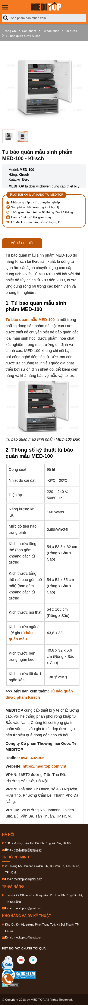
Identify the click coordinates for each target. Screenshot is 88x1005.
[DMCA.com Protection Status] (10, 984)
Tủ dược (71, 31)
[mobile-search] (6, 18)
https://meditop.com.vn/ (44, 766)
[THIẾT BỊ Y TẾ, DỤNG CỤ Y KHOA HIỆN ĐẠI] (46, 6)
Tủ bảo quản (50, 31)
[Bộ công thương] (23, 974)
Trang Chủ (10, 31)
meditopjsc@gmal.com (28, 849)
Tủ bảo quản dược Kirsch (23, 35)
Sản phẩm (29, 31)
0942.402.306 (32, 758)
